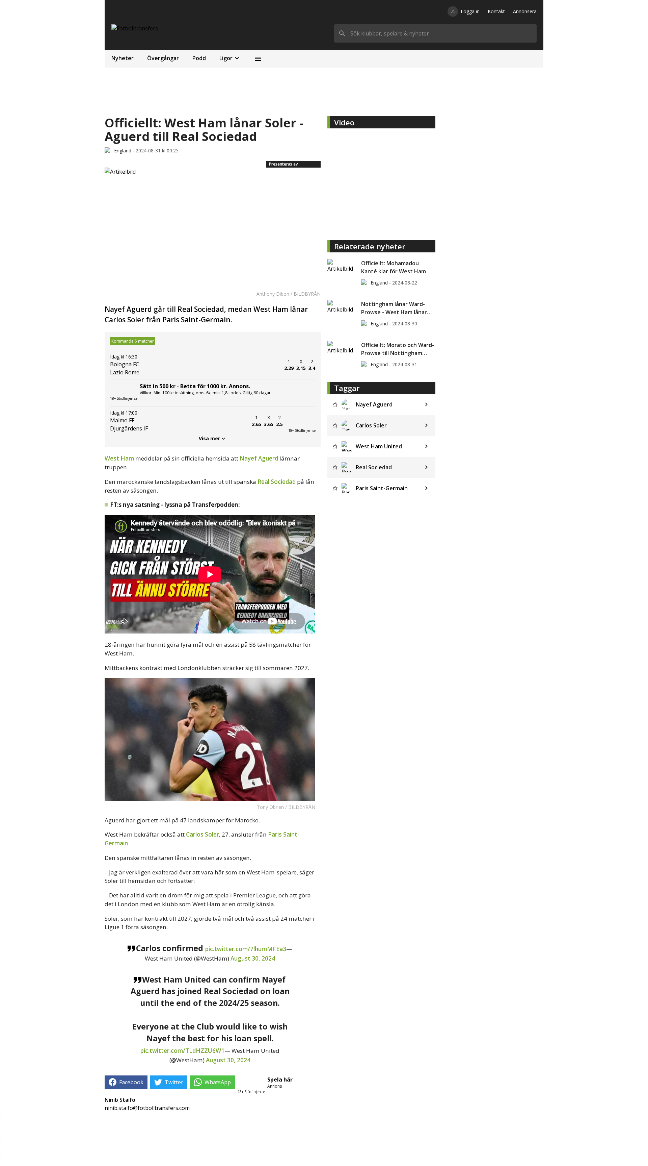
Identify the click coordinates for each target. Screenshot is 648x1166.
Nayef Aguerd (259, 458)
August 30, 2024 (253, 958)
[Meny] (258, 59)
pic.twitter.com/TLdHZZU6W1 (182, 1051)
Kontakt (496, 11)
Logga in (470, 11)
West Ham (119, 458)
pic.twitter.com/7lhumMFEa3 (245, 949)
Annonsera (525, 11)
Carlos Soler (202, 834)
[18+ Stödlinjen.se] (301, 421)
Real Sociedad (277, 482)
